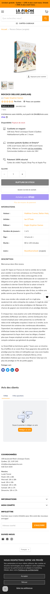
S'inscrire (39, 525)
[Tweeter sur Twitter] (7, 370)
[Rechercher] (45, 18)
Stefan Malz (43, 213)
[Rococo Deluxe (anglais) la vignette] (4, 85)
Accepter (24, 576)
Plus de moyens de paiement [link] (25, 203)
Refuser (24, 582)
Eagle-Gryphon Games (13, 98)
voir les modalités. (35, 148)
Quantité (4, 169)
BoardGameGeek (31, 251)
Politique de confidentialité (28, 570)
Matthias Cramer (31, 213)
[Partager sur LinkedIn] (12, 370)
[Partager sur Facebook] (3, 370)
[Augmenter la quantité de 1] (22, 174)
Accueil (4, 29)
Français (24, 549)
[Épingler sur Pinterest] (17, 370)
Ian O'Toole (29, 219)
